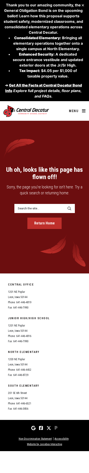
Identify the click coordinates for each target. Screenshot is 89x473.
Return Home (44, 223)
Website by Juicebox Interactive (44, 444)
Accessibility (62, 438)
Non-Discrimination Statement (35, 438)
